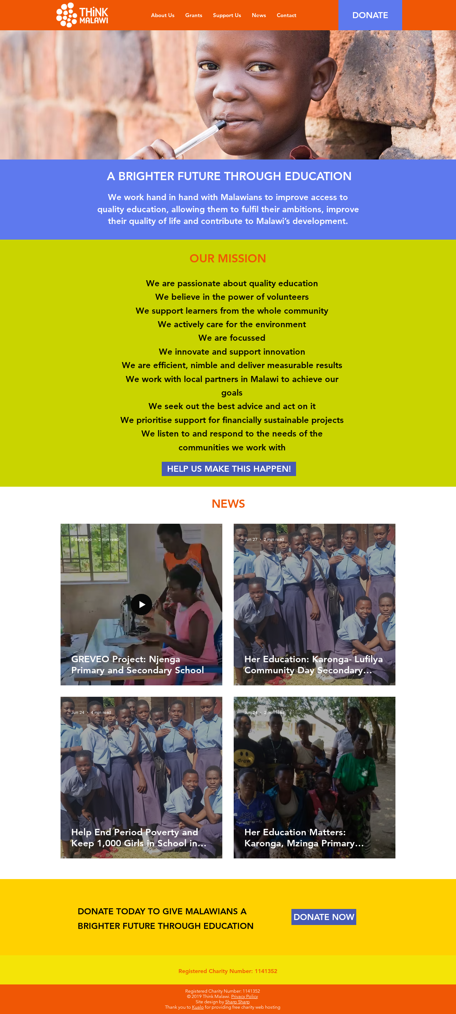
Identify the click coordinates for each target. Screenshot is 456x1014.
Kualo (198, 1007)
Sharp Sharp (237, 1001)
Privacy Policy (244, 996)
